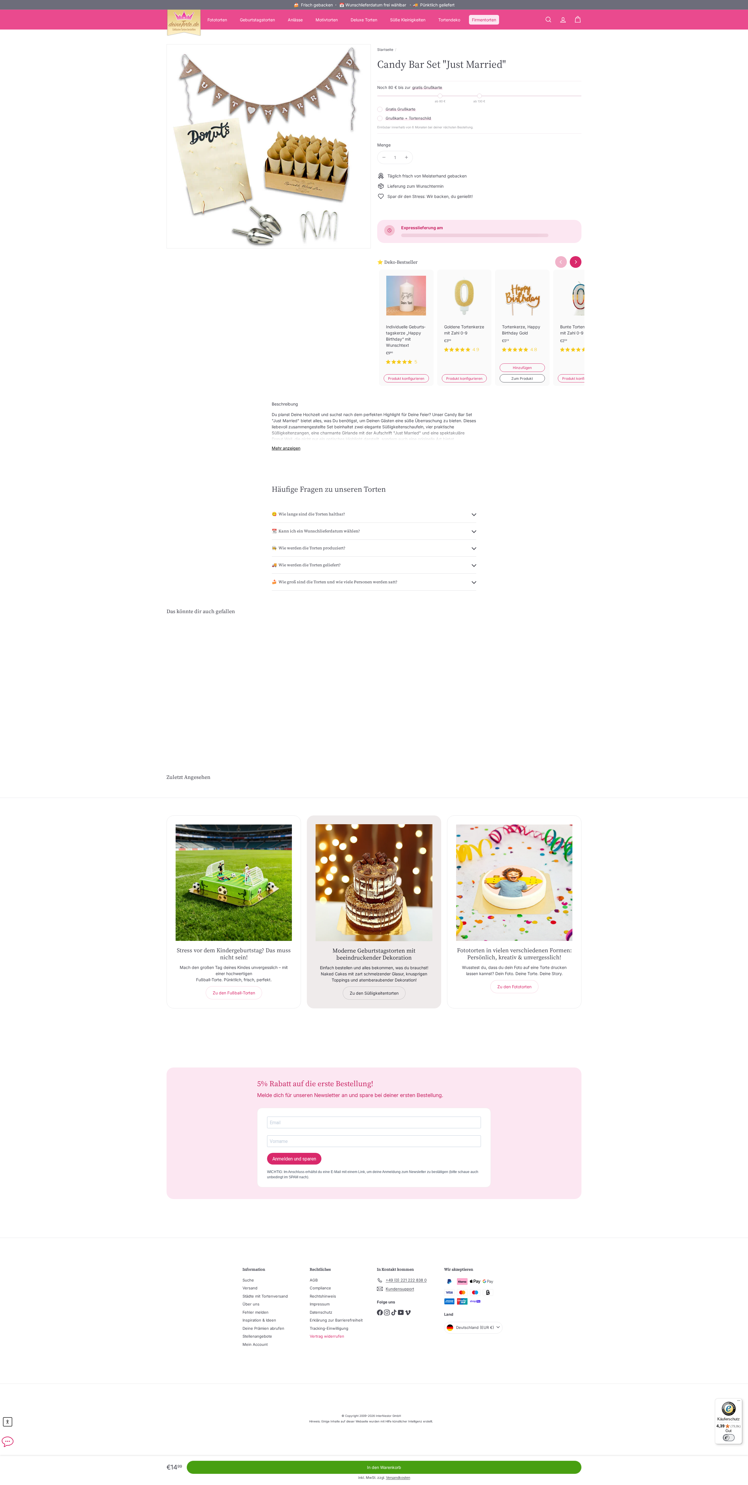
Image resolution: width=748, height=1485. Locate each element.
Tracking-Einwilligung (329, 1328)
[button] (7, 1422)
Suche (248, 1280)
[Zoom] (268, 146)
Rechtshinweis (323, 1296)
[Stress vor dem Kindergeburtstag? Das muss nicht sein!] (234, 883)
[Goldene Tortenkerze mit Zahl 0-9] (464, 316)
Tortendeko (449, 19)
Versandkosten (398, 1477)
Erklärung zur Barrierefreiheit (336, 1320)
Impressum (320, 1304)
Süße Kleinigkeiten (407, 19)
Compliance (320, 1288)
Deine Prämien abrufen (263, 1328)
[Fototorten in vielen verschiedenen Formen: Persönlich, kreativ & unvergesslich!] (514, 883)
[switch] (729, 1437)
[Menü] (738, 1401)
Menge (384, 144)
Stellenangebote (257, 1336)
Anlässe (295, 19)
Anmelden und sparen (294, 1159)
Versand (250, 1288)
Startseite (385, 49)
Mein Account (255, 1344)
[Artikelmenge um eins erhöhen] (406, 157)
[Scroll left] (561, 262)
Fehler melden (256, 1312)
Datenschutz (321, 1312)
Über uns (251, 1304)
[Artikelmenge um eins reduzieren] (383, 157)
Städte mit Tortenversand (265, 1296)
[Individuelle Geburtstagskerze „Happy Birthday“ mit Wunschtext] (406, 322)
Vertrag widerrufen (327, 1336)
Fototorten (217, 19)
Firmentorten (484, 19)
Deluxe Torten (364, 19)
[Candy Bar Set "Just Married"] (199, 677)
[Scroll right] (575, 262)
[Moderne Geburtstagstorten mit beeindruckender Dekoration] (374, 882)
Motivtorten (327, 19)
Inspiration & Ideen (259, 1320)
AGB (314, 1280)
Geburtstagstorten (257, 19)
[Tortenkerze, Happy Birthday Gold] (522, 316)
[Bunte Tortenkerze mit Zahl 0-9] (580, 316)
